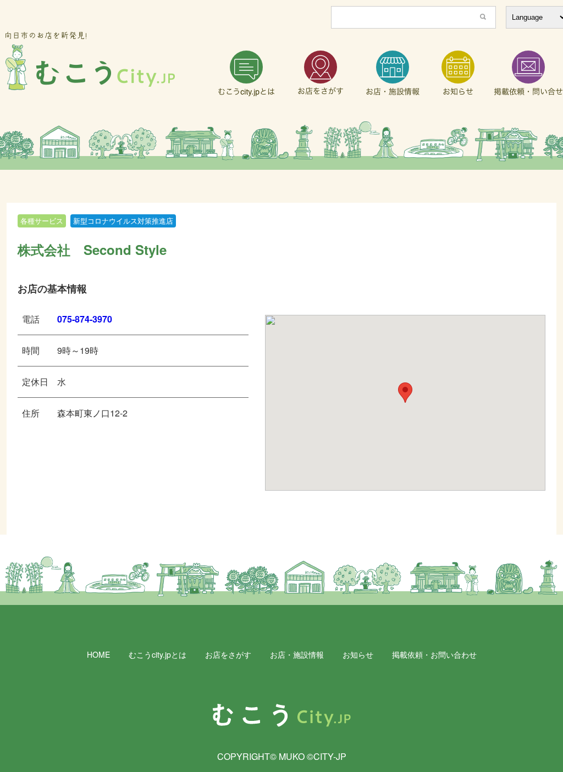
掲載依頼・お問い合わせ (434, 654)
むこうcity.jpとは (157, 654)
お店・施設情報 (297, 654)
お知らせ (358, 654)
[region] (281, 145)
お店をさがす (228, 654)
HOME (98, 654)
